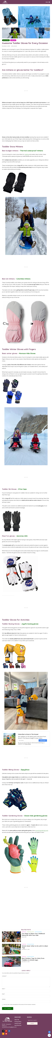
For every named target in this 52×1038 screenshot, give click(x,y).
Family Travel (18, 1023)
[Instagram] (3, 1031)
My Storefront (18, 1025)
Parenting (13, 40)
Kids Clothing (6, 40)
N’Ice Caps (22, 489)
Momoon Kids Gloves (27, 353)
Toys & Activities (38, 931)
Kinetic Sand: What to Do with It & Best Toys (35, 947)
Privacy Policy (18, 1021)
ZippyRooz (25, 770)
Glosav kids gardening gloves (35, 816)
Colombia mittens (23, 279)
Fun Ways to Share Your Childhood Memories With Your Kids (33, 934)
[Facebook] (9, 1031)
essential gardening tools (41, 830)
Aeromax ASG (22, 536)
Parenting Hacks (30, 931)
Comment (4, 976)
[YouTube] (6, 1034)
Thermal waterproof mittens (31, 151)
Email (3, 994)
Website (3, 999)
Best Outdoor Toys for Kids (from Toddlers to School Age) (33, 959)
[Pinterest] (6, 1031)
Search (32, 1023)
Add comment (14, 46)
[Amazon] (3, 1034)
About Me (17, 1019)
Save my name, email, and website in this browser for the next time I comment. (19, 1004)
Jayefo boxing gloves (29, 624)
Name (3, 988)
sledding (27, 154)
